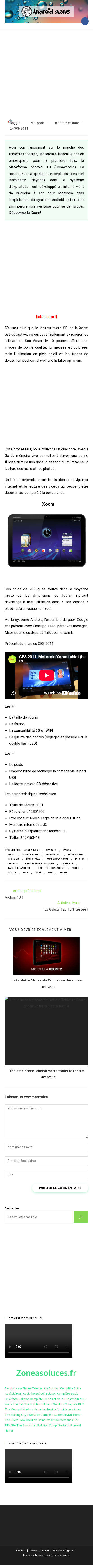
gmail (11, 854)
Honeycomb (75, 854)
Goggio (15, 123)
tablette (67, 863)
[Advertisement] (46, 70)
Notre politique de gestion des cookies (46, 1555)
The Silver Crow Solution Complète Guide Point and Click (42, 1420)
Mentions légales (63, 1550)
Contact (21, 1550)
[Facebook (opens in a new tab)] (85, 21)
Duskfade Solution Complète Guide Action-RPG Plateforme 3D (45, 1399)
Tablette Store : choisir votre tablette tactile (46, 1070)
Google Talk (53, 854)
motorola (33, 859)
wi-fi (38, 872)
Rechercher (12, 1208)
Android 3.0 (31, 850)
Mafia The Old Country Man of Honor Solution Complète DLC (44, 1404)
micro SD (13, 859)
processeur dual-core (39, 863)
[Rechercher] (80, 1217)
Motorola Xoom (57, 859)
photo (79, 859)
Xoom (63, 872)
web (25, 872)
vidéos (12, 872)
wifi (50, 872)
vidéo (75, 868)
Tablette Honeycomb (51, 868)
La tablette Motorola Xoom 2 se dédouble (46, 980)
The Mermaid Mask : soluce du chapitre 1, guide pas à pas (43, 1409)
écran (67, 850)
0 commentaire (67, 123)
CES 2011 (51, 850)
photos (13, 863)
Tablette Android (19, 868)
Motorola (38, 123)
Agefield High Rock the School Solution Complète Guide (41, 1393)
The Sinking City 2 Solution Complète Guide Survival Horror (43, 1415)
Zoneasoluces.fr (39, 1550)
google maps (30, 854)
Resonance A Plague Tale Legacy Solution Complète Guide (43, 1388)
